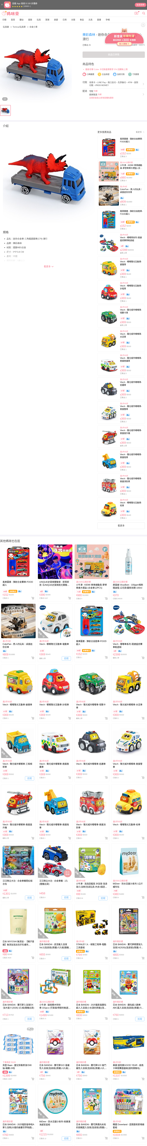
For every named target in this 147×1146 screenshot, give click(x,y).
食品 (82, 20)
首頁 (13, 20)
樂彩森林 (89, 34)
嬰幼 (22, 20)
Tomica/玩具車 (19, 27)
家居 (47, 20)
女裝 (73, 20)
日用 (65, 20)
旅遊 (56, 20)
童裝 (30, 20)
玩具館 (6, 27)
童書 (99, 20)
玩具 (39, 20)
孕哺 (108, 20)
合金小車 (33, 27)
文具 (90, 20)
